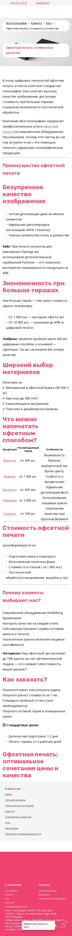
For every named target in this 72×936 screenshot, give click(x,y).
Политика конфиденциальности (23, 833)
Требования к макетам (18, 816)
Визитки (9, 460)
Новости (10, 811)
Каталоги (10, 490)
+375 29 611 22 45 (18, 3)
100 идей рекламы (15, 800)
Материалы (11, 828)
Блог (7, 822)
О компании (11, 890)
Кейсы (8, 794)
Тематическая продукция (19, 805)
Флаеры (10, 476)
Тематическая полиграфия (52, 898)
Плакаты (9, 514)
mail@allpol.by (43, 3)
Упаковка (10, 500)
